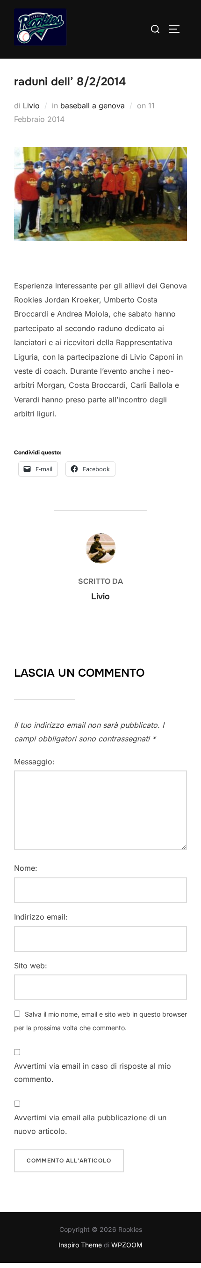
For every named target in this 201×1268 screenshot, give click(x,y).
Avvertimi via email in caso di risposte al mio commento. (92, 1072)
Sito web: (30, 965)
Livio (31, 105)
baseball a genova (92, 105)
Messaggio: (34, 761)
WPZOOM (127, 1245)
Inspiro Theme (80, 1245)
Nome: (25, 868)
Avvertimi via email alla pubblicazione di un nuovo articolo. (90, 1124)
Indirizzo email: (41, 916)
